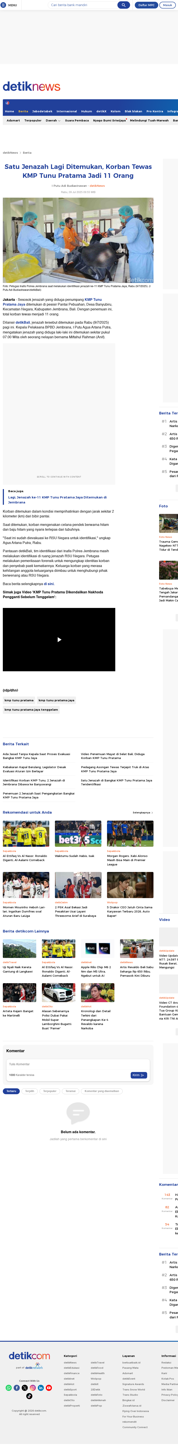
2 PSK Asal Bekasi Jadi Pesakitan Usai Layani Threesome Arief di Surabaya (75, 911)
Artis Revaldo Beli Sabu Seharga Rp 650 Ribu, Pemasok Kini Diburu (136, 971)
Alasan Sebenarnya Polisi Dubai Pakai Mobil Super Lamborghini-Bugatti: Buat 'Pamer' (57, 1019)
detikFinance (71, 1373)
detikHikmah (98, 1400)
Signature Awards (133, 1384)
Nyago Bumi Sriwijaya (109, 120)
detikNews (10, 152)
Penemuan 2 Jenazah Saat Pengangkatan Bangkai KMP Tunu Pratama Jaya (38, 795)
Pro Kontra (155, 111)
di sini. (49, 584)
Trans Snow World (133, 1389)
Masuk (167, 5)
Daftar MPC (146, 5)
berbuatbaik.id (131, 1362)
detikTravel (97, 1362)
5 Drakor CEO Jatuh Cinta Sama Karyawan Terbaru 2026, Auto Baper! (129, 911)
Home (9, 111)
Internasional (67, 111)
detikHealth (98, 1373)
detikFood (97, 1367)
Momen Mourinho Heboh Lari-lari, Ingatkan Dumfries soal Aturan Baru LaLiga (24, 911)
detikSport (70, 1389)
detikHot (69, 1384)
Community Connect (135, 1427)
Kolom (115, 111)
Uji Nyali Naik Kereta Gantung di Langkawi (18, 969)
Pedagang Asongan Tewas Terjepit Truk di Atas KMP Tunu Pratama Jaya (115, 769)
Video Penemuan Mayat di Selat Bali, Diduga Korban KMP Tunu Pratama (113, 756)
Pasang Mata (130, 1367)
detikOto (69, 1400)
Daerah (52, 120)
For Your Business (133, 1416)
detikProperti (72, 1405)
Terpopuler (32, 120)
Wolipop (96, 1378)
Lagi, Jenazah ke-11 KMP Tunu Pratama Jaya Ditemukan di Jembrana (57, 499)
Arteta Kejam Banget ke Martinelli (18, 1013)
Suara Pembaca (77, 120)
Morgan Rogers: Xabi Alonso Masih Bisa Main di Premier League (127, 860)
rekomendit (129, 1421)
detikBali (23, 322)
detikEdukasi (71, 1367)
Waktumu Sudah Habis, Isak (74, 856)
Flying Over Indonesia (135, 1411)
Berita (23, 111)
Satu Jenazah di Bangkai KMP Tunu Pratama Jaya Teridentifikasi (116, 782)
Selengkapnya (142, 812)
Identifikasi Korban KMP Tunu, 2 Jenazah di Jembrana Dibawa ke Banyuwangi (34, 782)
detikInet (69, 1378)
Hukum (86, 111)
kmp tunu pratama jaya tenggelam (31, 709)
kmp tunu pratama (19, 700)
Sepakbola (70, 1394)
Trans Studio (130, 1394)
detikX (101, 111)
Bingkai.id (128, 1400)
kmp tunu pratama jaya (56, 700)
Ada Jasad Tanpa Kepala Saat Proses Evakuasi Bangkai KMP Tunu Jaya (36, 756)
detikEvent (128, 1378)
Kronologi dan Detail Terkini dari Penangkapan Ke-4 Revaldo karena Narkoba (95, 1019)
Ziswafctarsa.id (131, 1405)
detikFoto (96, 1394)
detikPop (96, 1405)
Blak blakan (133, 111)
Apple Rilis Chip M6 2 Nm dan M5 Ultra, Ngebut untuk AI (96, 971)
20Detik (95, 1389)
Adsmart (13, 120)
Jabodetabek (42, 111)
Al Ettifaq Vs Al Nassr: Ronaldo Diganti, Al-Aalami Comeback (25, 858)
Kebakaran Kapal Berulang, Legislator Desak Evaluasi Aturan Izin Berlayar (34, 769)
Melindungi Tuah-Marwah (149, 120)
